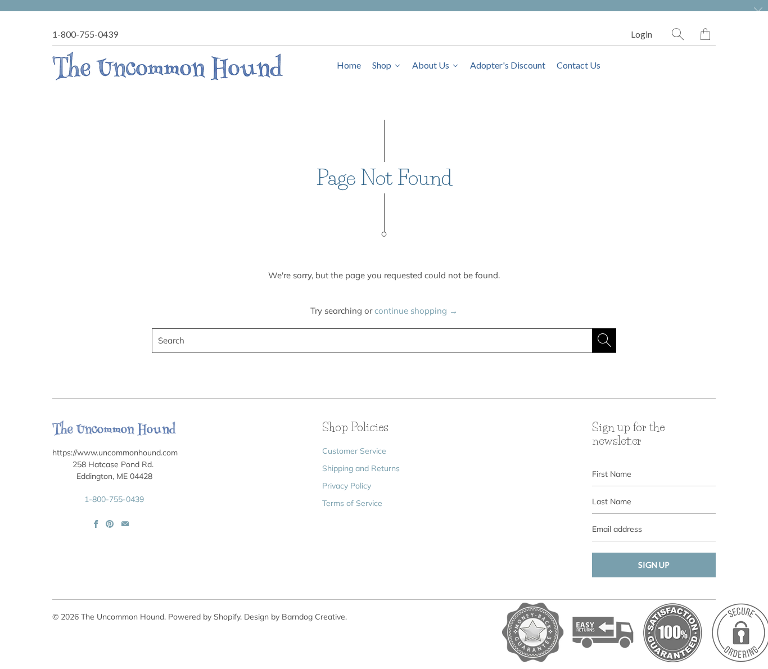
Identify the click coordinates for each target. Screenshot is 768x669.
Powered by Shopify (204, 617)
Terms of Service (352, 503)
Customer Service (354, 451)
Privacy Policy (346, 486)
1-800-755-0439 (85, 34)
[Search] (677, 34)
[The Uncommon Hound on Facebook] (96, 524)
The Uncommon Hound (122, 617)
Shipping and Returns (361, 468)
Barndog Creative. (314, 617)
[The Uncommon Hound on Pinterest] (110, 524)
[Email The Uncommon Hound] (125, 524)
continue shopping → (416, 310)
